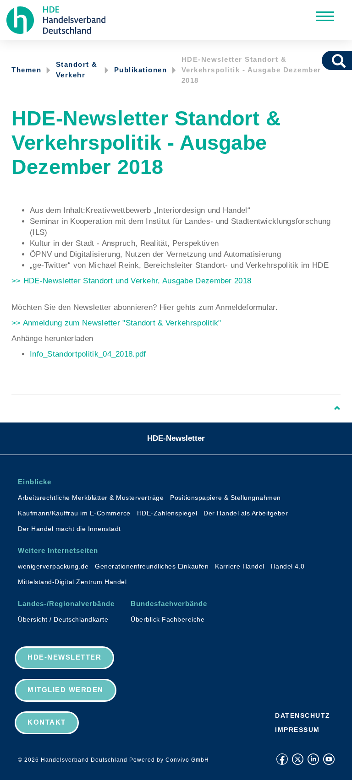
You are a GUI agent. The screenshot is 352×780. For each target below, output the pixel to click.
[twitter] (297, 759)
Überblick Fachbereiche (167, 619)
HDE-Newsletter (176, 438)
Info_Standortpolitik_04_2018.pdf (88, 354)
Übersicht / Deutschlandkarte (63, 619)
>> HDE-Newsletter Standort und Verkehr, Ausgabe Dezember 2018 (131, 280)
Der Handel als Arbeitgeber (246, 513)
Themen (26, 70)
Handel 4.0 (288, 566)
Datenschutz (302, 715)
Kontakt (47, 722)
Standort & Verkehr (77, 69)
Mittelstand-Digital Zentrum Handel (72, 581)
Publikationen (140, 70)
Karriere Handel (239, 566)
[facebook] (282, 759)
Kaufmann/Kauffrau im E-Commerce (74, 513)
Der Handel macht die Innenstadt (69, 528)
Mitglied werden (66, 689)
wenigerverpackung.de (53, 566)
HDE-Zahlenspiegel (167, 513)
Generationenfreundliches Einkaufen (152, 566)
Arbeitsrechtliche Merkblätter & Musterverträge (91, 497)
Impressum (297, 729)
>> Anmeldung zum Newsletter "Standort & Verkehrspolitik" (116, 323)
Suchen (342, 60)
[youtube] (329, 759)
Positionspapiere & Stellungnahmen (225, 497)
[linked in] (313, 759)
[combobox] (326, 60)
